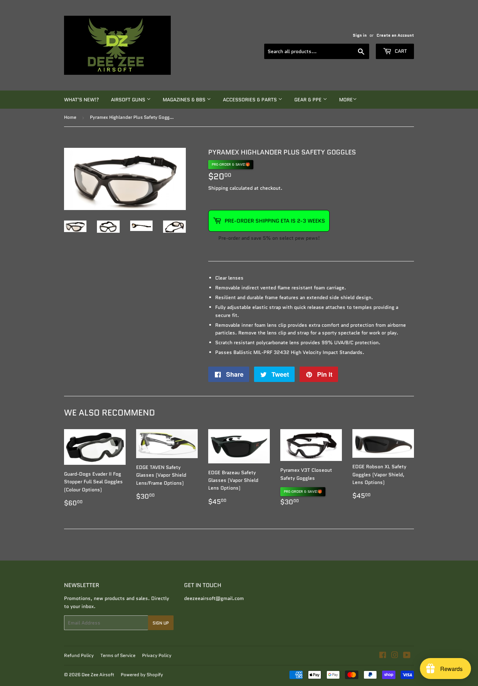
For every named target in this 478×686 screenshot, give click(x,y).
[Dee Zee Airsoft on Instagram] (394, 655)
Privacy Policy (156, 655)
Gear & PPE (308, 99)
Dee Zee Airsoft (98, 674)
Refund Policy (79, 655)
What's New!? (81, 99)
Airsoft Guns (129, 99)
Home (70, 117)
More (346, 99)
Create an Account (395, 35)
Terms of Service (117, 655)
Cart (400, 51)
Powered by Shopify (142, 674)
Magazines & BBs (185, 99)
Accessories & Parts (250, 99)
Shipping (218, 188)
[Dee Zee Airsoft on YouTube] (406, 655)
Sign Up (161, 623)
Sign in (360, 35)
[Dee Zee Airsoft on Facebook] (382, 655)
